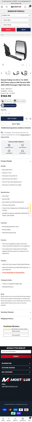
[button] (26, 65)
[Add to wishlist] (26, 119)
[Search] (7, 7)
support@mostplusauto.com (10, 386)
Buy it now (16, 124)
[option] (16, 52)
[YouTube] (12, 393)
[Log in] (25, 7)
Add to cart (12, 118)
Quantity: (4, 110)
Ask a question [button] (16, 335)
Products (8, 34)
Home (2, 34)
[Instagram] (7, 393)
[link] (9, 419)
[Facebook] (3, 393)
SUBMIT (16, 356)
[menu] (2, 7)
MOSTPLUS (9, 89)
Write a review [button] (16, 331)
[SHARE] (30, 119)
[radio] (6, 101)
